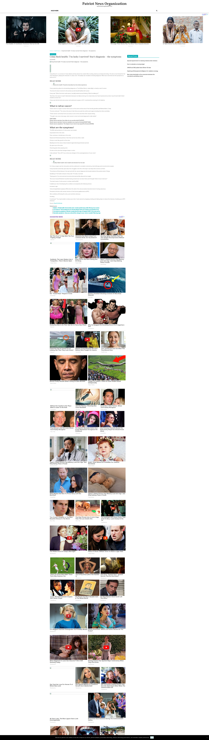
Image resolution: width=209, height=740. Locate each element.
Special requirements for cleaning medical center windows (142, 60)
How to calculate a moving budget (136, 64)
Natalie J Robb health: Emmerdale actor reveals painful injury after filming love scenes (76, 208)
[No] (207, 737)
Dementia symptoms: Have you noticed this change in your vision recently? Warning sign (76, 213)
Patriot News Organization (104, 3)
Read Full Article (58, 203)
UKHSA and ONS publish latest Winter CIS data (139, 67)
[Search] (156, 11)
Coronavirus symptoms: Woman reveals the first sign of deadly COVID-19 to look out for (76, 211)
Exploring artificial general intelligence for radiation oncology (142, 71)
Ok (152, 737)
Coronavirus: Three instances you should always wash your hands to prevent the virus (76, 209)
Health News (54, 10)
